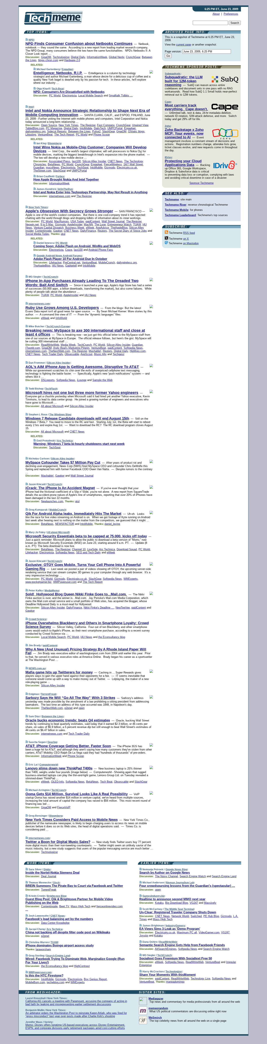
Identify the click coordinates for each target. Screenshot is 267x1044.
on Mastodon (191, 243)
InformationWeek (97, 57)
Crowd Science (38, 619)
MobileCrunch (106, 262)
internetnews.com (59, 196)
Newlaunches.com (52, 501)
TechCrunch (50, 277)
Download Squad (127, 549)
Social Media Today (37, 233)
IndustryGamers (175, 925)
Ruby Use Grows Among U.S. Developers (62, 308)
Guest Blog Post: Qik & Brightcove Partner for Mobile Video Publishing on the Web (69, 900)
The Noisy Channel (166, 876)
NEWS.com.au (37, 668)
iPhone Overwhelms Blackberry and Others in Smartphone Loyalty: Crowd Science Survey (87, 625)
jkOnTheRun (65, 189)
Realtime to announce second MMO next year (172, 899)
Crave (68, 249)
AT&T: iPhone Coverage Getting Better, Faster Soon (68, 746)
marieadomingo (175, 981)
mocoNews (52, 167)
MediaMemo (52, 590)
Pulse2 (96, 131)
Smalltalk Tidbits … (121, 95)
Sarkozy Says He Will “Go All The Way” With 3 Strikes (70, 698)
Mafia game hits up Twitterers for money (59, 672)
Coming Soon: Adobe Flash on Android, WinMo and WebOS (77, 246)
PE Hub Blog (211, 916)
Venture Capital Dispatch (49, 227)
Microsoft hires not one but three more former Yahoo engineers (81, 393)
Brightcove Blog (56, 896)
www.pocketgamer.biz (38, 581)
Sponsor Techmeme (201, 183)
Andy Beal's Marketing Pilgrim (71, 347)
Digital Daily (78, 57)
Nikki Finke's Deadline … (99, 607)
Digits (47, 869)
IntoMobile (86, 128)
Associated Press (59, 161)
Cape (168, 102)
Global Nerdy (116, 57)
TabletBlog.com (34, 128)
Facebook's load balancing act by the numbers (59, 919)
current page (183, 44)
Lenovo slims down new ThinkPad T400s (58, 768)
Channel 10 (79, 549)
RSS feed (189, 232)
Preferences (231, 13)
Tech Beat (58, 88)
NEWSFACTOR (64, 523)
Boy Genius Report (95, 979)
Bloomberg (54, 143)
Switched (196, 916)
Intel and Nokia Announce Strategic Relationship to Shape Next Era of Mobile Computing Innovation (87, 113)
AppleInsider (74, 224)
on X (186, 238)
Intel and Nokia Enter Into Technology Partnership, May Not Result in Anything (90, 192)
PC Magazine (54, 128)
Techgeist (118, 354)
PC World (54, 95)
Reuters (102, 230)
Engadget (67, 69)
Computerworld (48, 764)
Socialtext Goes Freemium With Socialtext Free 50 (175, 958)
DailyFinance (88, 230)
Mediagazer (156, 998)
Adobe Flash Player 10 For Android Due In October (70, 259)
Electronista (69, 95)
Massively (210, 902)
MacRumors (61, 221)
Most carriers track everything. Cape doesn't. (186, 107)
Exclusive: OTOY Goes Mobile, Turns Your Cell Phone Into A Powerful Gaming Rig (83, 567)
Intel (31, 107)
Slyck (56, 882)
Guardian (38, 167)
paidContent (93, 221)
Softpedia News (133, 347)
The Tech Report (64, 134)
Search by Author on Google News (164, 872)
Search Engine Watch (193, 876)
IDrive (168, 157)
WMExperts (130, 578)
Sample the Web (102, 380)
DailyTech (100, 128)
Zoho (168, 126)
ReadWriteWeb (50, 344)
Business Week (74, 227)
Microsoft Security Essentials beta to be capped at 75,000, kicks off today (86, 536)
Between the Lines (79, 131)
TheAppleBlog (119, 227)
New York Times (68, 125)
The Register (87, 125)
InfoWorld (61, 318)
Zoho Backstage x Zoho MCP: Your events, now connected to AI (184, 133)
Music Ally (100, 354)
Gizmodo (109, 167)
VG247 (194, 902)
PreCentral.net (71, 262)
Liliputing (30, 134)
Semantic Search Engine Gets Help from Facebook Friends (182, 945)
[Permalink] (26, 39)
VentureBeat (45, 134)
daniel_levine (112, 523)
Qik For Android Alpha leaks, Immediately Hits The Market (73, 514)
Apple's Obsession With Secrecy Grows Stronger (69, 211)
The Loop (100, 224)
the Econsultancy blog (111, 637)
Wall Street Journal (113, 221)
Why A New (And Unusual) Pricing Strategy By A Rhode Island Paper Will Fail (85, 651)
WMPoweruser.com (65, 581)
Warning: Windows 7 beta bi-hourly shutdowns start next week (79, 443)
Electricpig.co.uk (127, 167)
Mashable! (95, 351)
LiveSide (92, 549)
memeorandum (158, 1008)
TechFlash (51, 388)
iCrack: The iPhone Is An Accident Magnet (60, 488)
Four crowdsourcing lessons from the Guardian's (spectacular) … (187, 885)
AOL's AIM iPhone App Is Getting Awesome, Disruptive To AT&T (82, 367)
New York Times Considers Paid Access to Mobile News (71, 820)
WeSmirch (155, 1017)
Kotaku (159, 902)
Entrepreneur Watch (119, 224)
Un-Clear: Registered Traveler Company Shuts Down (177, 912)
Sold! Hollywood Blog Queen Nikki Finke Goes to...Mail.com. (76, 594)
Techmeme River (175, 204)
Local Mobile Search (90, 95)
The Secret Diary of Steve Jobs (128, 230)
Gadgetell (71, 265)
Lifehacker (55, 262)
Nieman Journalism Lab (180, 882)
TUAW (137, 224)
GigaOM (46, 57)
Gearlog (52, 742)
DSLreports (48, 380)
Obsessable (72, 354)
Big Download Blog (176, 902)
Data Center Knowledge (55, 922)
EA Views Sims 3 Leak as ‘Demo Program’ (169, 928)
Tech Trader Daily (52, 354)
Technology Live (200, 978)
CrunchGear (133, 57)
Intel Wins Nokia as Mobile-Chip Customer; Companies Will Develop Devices (89, 149)
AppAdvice (102, 227)
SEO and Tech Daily (88, 552)
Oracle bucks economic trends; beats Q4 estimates (67, 720)
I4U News (58, 265)
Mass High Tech (80, 906)
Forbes (60, 176)
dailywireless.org (35, 131)
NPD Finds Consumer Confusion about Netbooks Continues (78, 44)
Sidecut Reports (57, 131)
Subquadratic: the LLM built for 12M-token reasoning (184, 81)
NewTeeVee (123, 607)
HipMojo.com (138, 351)
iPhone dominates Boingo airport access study (59, 945)
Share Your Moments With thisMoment (167, 974)
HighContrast (82, 966)
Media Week (68, 344)
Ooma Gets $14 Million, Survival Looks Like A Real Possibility (76, 794)
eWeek (90, 227)
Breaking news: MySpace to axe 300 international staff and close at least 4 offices (85, 332)
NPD (31, 40)
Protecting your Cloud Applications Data (183, 163)
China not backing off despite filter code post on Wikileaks (67, 932)
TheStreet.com (42, 170)
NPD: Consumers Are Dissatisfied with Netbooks (69, 92)
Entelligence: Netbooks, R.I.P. (57, 73)
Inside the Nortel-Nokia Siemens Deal (52, 872)
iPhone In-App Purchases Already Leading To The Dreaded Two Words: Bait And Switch (82, 283)
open (81, 708)
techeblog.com (55, 982)
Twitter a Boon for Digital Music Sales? (57, 842)
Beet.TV (64, 906)
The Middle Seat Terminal (179, 909)
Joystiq (143, 935)
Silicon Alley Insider (94, 161)
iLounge (81, 380)
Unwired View (140, 125)
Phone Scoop (101, 134)
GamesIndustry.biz (153, 896)
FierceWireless (113, 164)
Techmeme (172, 199)
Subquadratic (173, 73)
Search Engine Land (58, 955)
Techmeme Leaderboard (180, 215)
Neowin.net (32, 224)
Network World (180, 916)
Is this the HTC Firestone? (44, 975)
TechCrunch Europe (58, 326)
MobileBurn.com (35, 982)
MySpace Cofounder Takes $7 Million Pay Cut (62, 462)
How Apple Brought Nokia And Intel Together (66, 179)
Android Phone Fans (100, 249)
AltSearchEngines (165, 948)
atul (63, 233)
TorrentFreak (48, 694)
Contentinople (43, 230)
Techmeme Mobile (176, 209)
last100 (76, 161)
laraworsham (43, 949)
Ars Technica (65, 440)
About (216, 13)
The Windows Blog (60, 414)
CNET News (115, 161)
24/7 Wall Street (133, 164)
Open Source (49, 125)
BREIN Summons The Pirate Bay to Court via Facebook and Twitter (74, 885)
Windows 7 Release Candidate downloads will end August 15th (77, 418)
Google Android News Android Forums (59, 255)
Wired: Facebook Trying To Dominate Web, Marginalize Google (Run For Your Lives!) (75, 960)
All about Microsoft (52, 406)
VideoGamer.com (209, 932)
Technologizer (61, 57)
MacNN (88, 224)
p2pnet (68, 708)
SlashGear (108, 131)
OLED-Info (57, 781)
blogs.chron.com (48, 60)
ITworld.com (32, 347)
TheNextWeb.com (59, 351)
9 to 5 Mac (46, 224)
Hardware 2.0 (72, 60)
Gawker (57, 230)
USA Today (77, 221)
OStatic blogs (136, 131)
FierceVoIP (64, 807)
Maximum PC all (187, 932)
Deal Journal (48, 876)
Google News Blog (176, 869)
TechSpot (82, 167)
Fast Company (106, 125)
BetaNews (54, 164)
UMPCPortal (114, 128)
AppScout (86, 354)
